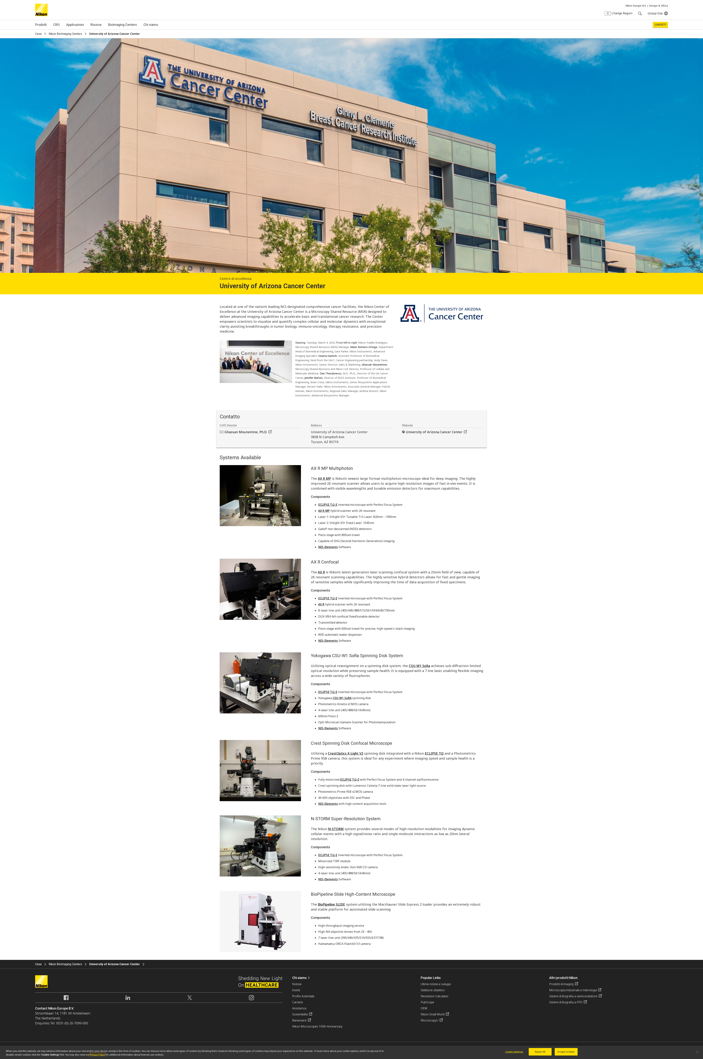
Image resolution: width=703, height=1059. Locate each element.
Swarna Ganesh (327, 356)
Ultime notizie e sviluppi (436, 984)
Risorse (96, 25)
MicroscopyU (429, 1020)
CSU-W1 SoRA (342, 698)
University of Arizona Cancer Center (434, 432)
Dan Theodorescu (330, 373)
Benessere (299, 1020)
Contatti (660, 24)
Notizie (297, 984)
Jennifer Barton (313, 378)
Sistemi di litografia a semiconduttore (573, 996)
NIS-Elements (328, 547)
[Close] (697, 1052)
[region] (351, 1052)
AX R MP (324, 478)
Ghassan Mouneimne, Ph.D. (245, 432)
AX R (321, 572)
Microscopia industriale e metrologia (573, 990)
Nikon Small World (433, 1014)
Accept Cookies (566, 1051)
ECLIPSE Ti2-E (327, 505)
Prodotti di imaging (561, 984)
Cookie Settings (514, 1051)
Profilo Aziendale (303, 996)
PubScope (427, 1002)
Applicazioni (75, 25)
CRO (56, 25)
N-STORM (336, 829)
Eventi (296, 990)
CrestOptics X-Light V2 (345, 753)
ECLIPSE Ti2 (434, 753)
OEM (424, 1008)
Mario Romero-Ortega (363, 347)
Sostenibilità (300, 1014)
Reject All (540, 1051)
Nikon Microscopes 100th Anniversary (317, 1026)
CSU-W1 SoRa (419, 666)
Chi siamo (151, 25)
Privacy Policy (97, 1054)
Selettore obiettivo (433, 990)
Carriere (297, 1002)
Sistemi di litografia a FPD (565, 1002)
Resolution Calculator (435, 996)
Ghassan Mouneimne (374, 364)
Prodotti (41, 25)
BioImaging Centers (122, 25)
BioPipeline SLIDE (331, 904)
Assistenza (299, 1008)
